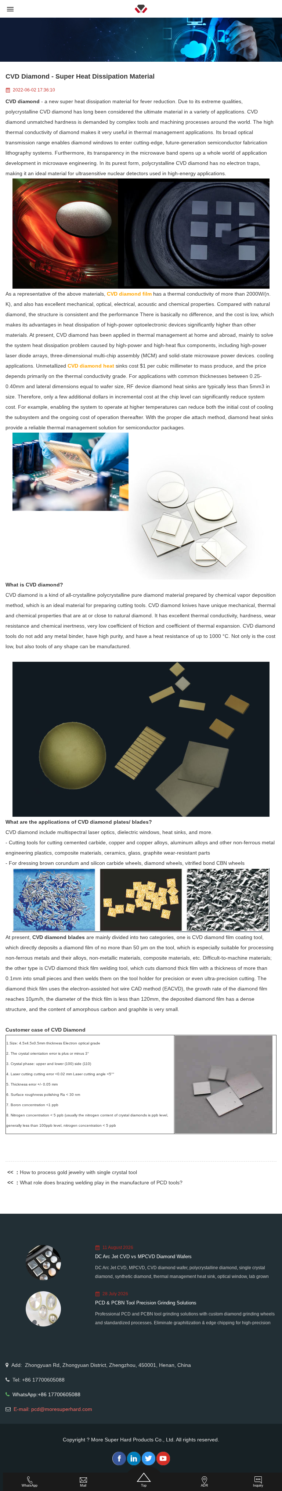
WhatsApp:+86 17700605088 (46, 1394)
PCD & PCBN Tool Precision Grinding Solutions (145, 1303)
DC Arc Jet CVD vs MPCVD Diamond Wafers (143, 1256)
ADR (204, 1485)
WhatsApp (29, 1485)
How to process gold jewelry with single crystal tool (78, 1172)
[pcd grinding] (141, 739)
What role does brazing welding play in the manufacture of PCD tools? (101, 1182)
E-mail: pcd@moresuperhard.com (53, 1409)
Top (144, 1485)
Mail (83, 1485)
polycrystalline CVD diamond (39, 112)
